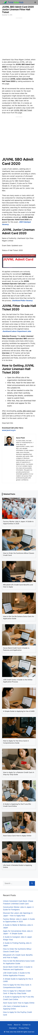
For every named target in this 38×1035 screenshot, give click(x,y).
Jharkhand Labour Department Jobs (16, 331)
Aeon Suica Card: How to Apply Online (18, 1003)
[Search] (32, 883)
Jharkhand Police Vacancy (22, 300)
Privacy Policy (24, 1028)
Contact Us (26, 1025)
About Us (17, 1025)
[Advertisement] (19, 37)
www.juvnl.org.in (9, 430)
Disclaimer (13, 1028)
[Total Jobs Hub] (12, 2)
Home (10, 1025)
